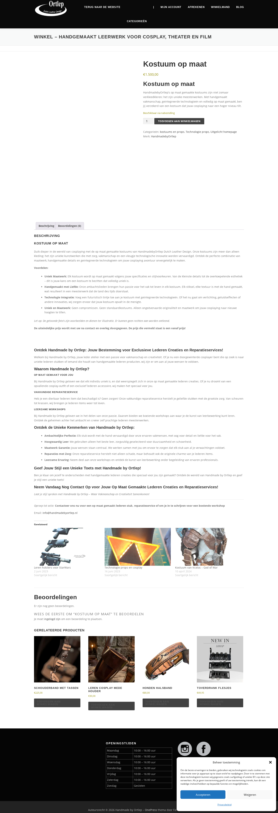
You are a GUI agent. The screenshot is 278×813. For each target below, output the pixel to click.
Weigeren (250, 795)
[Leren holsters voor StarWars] (67, 547)
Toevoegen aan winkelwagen (179, 121)
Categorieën (137, 21)
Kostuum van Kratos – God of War (196, 567)
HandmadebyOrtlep (163, 136)
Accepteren (203, 795)
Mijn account (171, 7)
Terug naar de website (102, 7)
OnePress (151, 810)
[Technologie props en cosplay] (138, 547)
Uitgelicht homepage (223, 132)
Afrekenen (196, 7)
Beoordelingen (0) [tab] (69, 226)
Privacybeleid (224, 804)
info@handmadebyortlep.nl (60, 513)
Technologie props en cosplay (123, 567)
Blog (240, 7)
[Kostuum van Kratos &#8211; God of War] (208, 547)
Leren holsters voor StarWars (52, 567)
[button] (270, 762)
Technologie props (197, 132)
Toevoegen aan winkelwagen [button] (49, 703)
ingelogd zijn (52, 619)
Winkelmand (220, 7)
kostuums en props (172, 132)
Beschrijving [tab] (46, 226)
